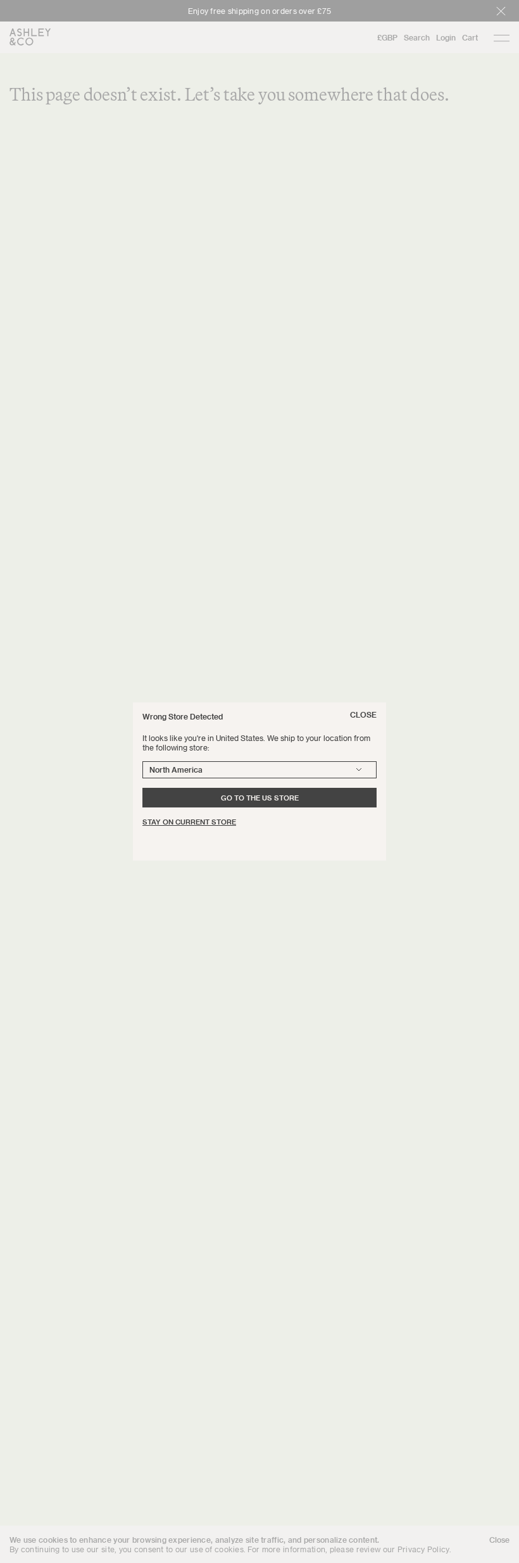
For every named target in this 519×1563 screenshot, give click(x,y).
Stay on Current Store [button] (189, 822)
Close (363, 714)
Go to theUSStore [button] (260, 798)
